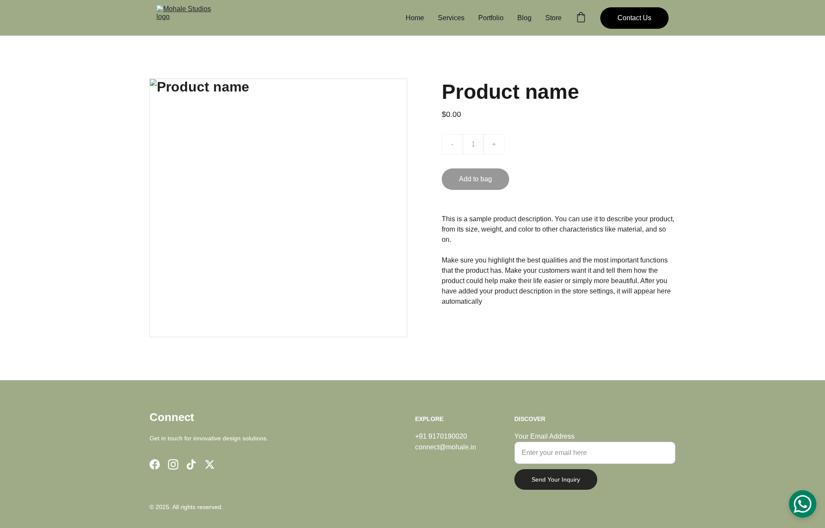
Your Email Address (544, 436)
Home (415, 17)
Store (553, 17)
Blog (524, 17)
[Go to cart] (581, 18)
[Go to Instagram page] (173, 464)
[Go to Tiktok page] (191, 464)
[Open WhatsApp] (802, 504)
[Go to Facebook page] (155, 464)
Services (451, 17)
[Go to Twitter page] (210, 464)
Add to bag (475, 179)
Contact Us (634, 17)
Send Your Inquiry (556, 479)
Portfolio (491, 17)
